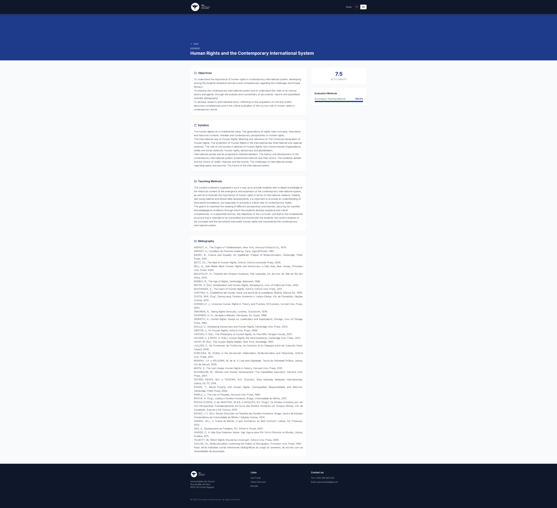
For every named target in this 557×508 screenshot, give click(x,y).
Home (349, 7)
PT (357, 7)
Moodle (254, 486)
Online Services (258, 482)
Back (196, 44)
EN (363, 7)
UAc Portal (256, 478)
